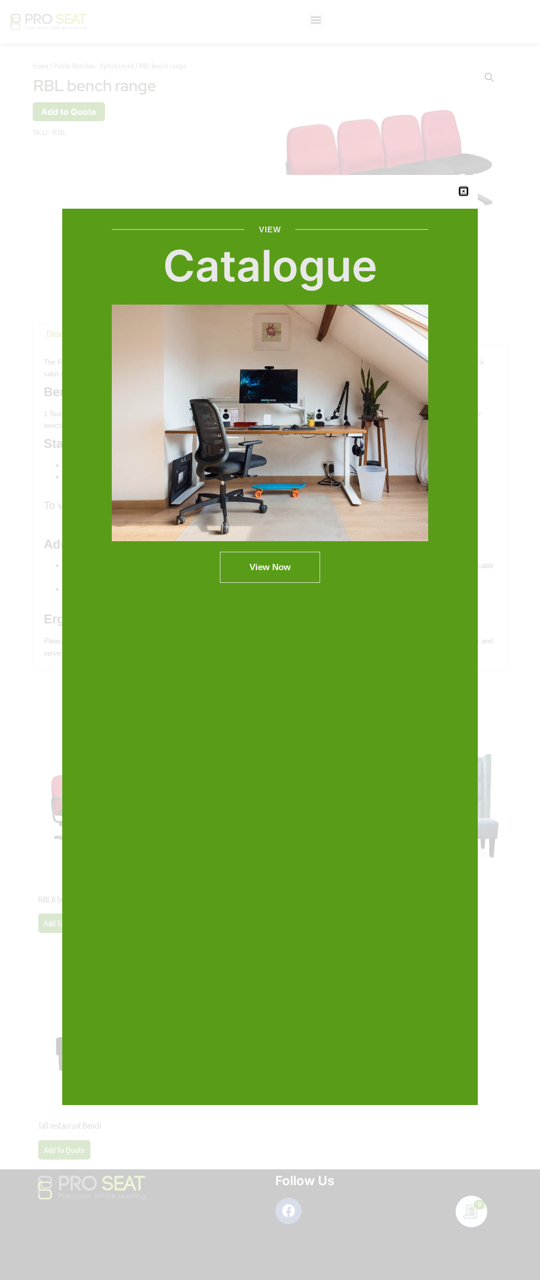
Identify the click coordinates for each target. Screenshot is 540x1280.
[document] (270, 640)
